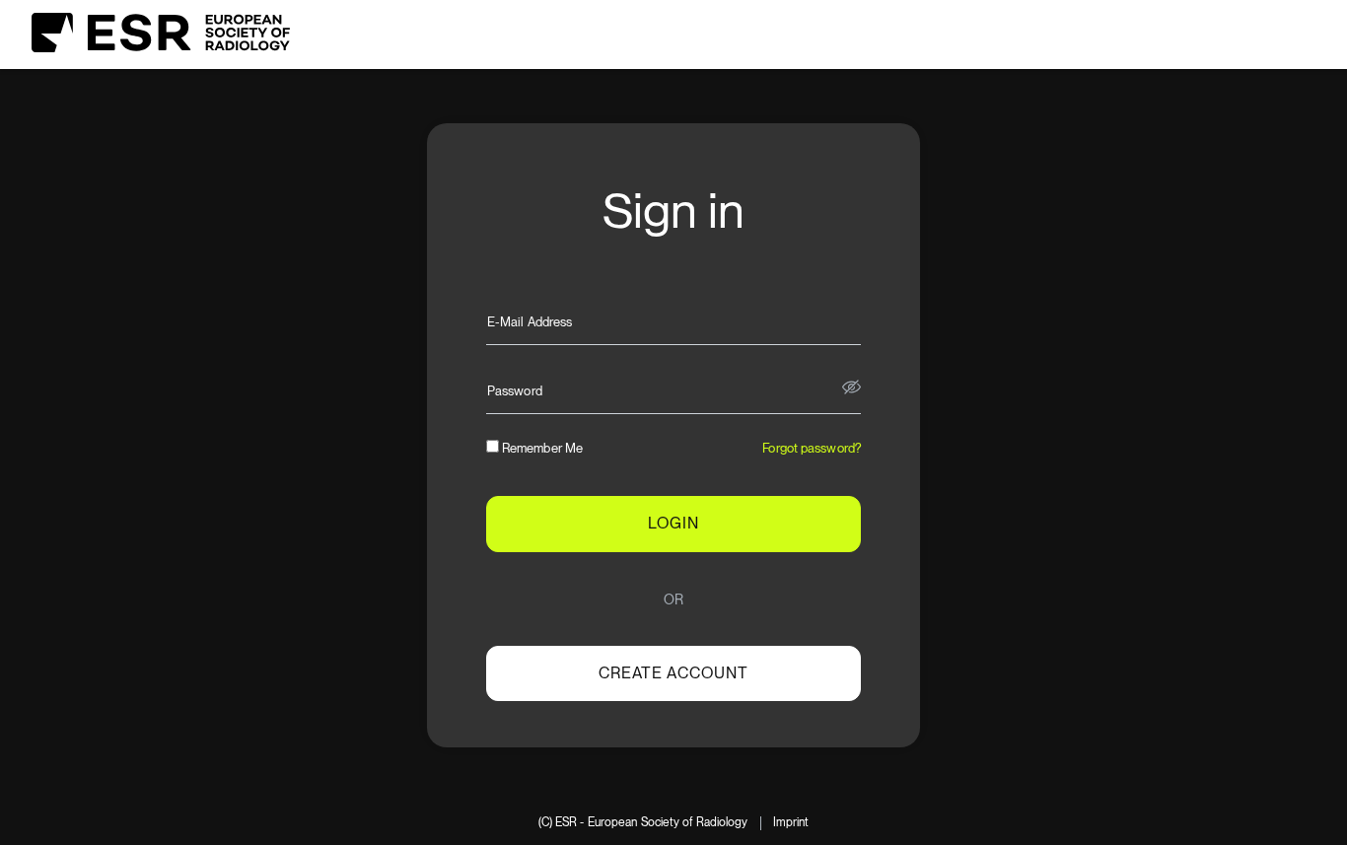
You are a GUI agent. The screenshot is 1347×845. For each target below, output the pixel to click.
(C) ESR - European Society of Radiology (643, 822)
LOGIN (673, 523)
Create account (673, 673)
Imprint (791, 822)
